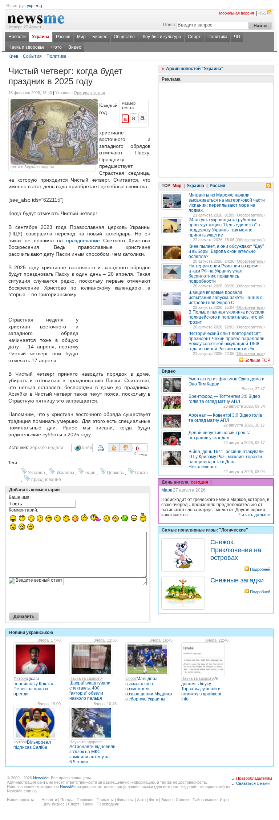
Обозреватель (250, 215)
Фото (56, 47)
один (90, 472)
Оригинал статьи (89, 92)
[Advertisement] (116, 331)
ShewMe (83, 447)
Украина (40, 36)
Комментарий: (23, 510)
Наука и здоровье (26, 47)
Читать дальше (254, 514)
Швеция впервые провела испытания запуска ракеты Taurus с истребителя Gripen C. (225, 297)
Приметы (105, 799)
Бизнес (99, 36)
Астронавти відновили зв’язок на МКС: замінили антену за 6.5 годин (92, 754)
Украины (65, 472)
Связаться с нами (253, 783)
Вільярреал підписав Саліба (32, 745)
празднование (83, 240)
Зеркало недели (46, 447)
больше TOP (257, 360)
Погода (66, 799)
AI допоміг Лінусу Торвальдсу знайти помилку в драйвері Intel (201, 689)
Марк (166, 490)
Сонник (182, 799)
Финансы (125, 799)
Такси (87, 804)
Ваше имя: (20, 497)
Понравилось (114, 447)
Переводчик (108, 804)
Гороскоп (85, 799)
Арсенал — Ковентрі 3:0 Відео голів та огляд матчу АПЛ (225, 418)
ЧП (237, 36)
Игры (224, 799)
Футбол (20, 678)
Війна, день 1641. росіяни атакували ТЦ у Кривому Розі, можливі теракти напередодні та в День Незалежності (226, 459)
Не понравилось (126, 447)
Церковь (115, 472)
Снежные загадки (237, 580)
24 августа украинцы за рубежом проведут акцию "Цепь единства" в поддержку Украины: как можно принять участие (224, 227)
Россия (63, 36)
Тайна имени (205, 799)
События (32, 56)
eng (38, 5)
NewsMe (41, 778)
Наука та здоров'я (85, 678)
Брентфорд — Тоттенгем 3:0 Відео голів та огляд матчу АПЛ (224, 399)
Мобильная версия (236, 13)
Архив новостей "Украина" (194, 68)
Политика (217, 36)
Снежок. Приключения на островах (235, 549)
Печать (101, 450)
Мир (81, 36)
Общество (124, 36)
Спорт (194, 36)
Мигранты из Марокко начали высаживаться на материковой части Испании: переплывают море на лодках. (227, 203)
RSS (262, 13)
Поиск (169, 24)
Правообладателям (254, 778)
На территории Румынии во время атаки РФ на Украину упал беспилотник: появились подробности (224, 273)
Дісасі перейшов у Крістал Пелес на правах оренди (33, 686)
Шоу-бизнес (54, 804)
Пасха (141, 472)
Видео (74, 47)
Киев (13, 56)
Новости (17, 36)
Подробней (260, 569)
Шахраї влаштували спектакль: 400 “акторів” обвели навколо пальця (89, 690)
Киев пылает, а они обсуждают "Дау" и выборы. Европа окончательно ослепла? (226, 251)
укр (30, 5)
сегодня (199, 482)
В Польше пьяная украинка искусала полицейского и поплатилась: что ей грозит (226, 317)
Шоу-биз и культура (161, 36)
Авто (141, 799)
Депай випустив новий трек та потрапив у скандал (220, 435)
